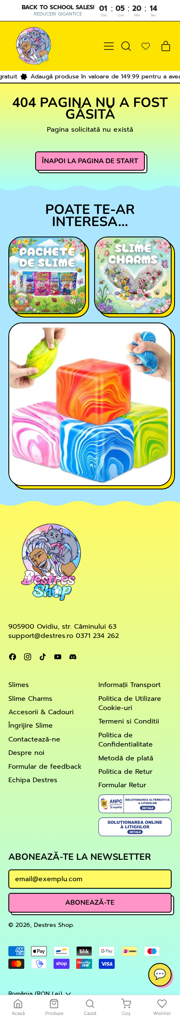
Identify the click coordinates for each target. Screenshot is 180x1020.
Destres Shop (53, 924)
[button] (125, 46)
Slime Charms (30, 699)
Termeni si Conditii (128, 721)
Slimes (18, 685)
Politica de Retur (125, 772)
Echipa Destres (32, 780)
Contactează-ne (34, 739)
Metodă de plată (125, 758)
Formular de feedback (45, 767)
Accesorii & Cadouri (41, 712)
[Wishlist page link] (145, 46)
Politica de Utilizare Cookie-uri (129, 703)
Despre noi (26, 753)
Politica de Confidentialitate (125, 739)
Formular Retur (122, 785)
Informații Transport (129, 685)
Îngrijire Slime (30, 726)
